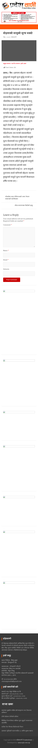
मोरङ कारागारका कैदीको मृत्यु (24, 205)
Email (6, 260)
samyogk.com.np (24, 743)
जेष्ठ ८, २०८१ (6, 37)
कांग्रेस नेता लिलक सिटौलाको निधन (12, 727)
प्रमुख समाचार (7, 64)
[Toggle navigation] (4, 26)
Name (6, 251)
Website (6, 269)
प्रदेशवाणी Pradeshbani (24, 740)
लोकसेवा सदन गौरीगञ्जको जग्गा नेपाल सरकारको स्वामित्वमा (17, 198)
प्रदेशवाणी (13, 37)
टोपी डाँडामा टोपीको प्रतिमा (10, 717)
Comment (7, 225)
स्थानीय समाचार (15, 64)
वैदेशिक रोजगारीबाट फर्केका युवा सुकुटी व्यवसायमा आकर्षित (17, 722)
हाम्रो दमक (23, 64)
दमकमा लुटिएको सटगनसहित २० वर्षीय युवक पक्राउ (17, 731)
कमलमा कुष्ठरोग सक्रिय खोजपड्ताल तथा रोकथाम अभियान (16, 711)
